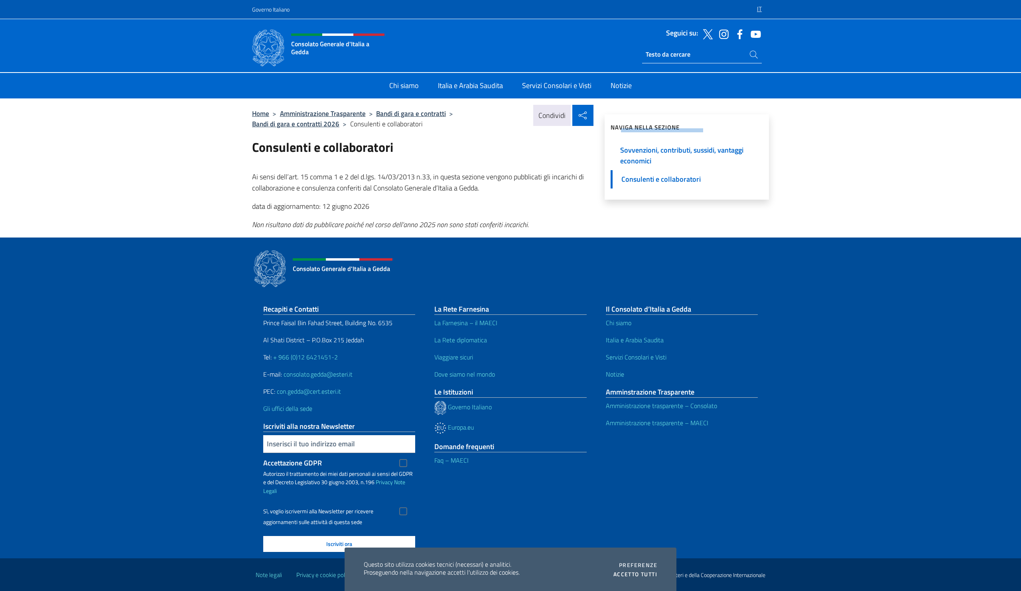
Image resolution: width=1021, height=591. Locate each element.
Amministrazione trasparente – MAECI (657, 423)
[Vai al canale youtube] (754, 33)
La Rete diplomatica (460, 340)
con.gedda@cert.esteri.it (309, 391)
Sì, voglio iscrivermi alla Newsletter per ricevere (318, 511)
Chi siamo (618, 323)
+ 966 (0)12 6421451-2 (305, 357)
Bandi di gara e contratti (411, 113)
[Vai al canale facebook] (738, 33)
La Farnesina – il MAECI (465, 323)
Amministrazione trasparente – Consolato (661, 405)
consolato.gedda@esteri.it (318, 374)
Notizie (615, 374)
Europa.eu (460, 427)
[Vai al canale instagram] (722, 33)
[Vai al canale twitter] (706, 33)
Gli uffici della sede (287, 408)
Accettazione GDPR (292, 462)
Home (260, 113)
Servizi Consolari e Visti (636, 357)
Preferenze (638, 565)
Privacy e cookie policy (324, 574)
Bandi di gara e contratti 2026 (295, 124)
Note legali (269, 574)
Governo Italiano (271, 9)
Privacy (384, 482)
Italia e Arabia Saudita (635, 340)
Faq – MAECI (451, 460)
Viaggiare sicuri (453, 357)
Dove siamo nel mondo (464, 374)
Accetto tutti (635, 574)
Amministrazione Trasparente (323, 113)
